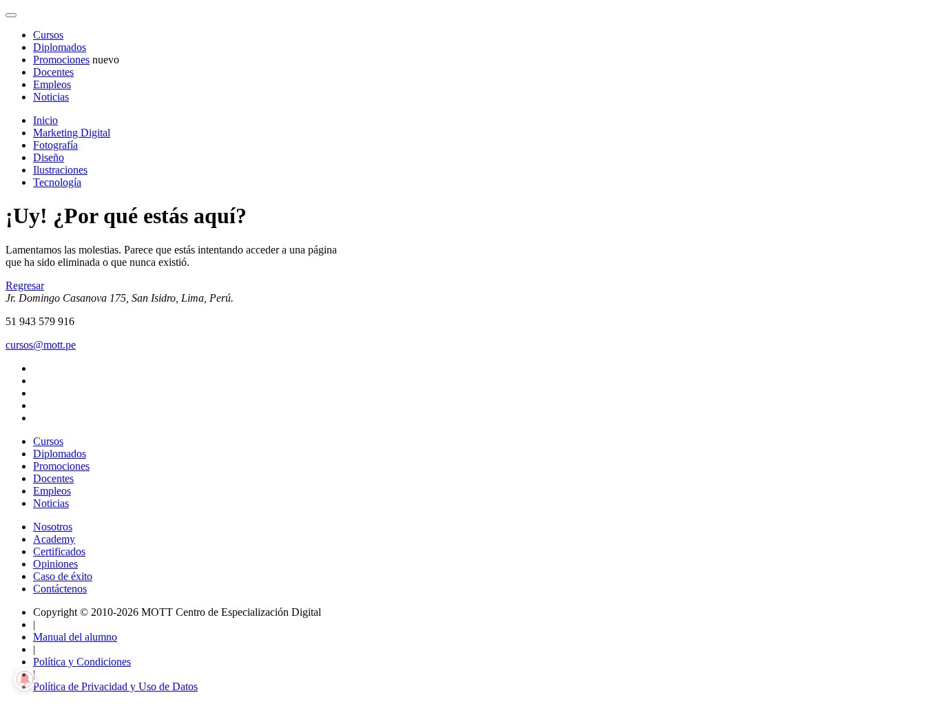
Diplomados (59, 47)
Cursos (48, 35)
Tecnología (57, 182)
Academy (54, 539)
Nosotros (52, 526)
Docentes (53, 72)
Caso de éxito (62, 576)
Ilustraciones (60, 170)
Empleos (52, 84)
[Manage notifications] (25, 679)
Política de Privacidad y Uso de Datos (115, 686)
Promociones (61, 59)
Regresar (25, 285)
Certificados (59, 551)
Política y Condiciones (82, 661)
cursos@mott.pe (41, 345)
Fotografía (55, 145)
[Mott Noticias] (11, 15)
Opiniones (55, 564)
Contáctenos (60, 588)
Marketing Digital (71, 132)
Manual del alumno (75, 637)
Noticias (51, 97)
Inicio (45, 120)
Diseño (48, 157)
